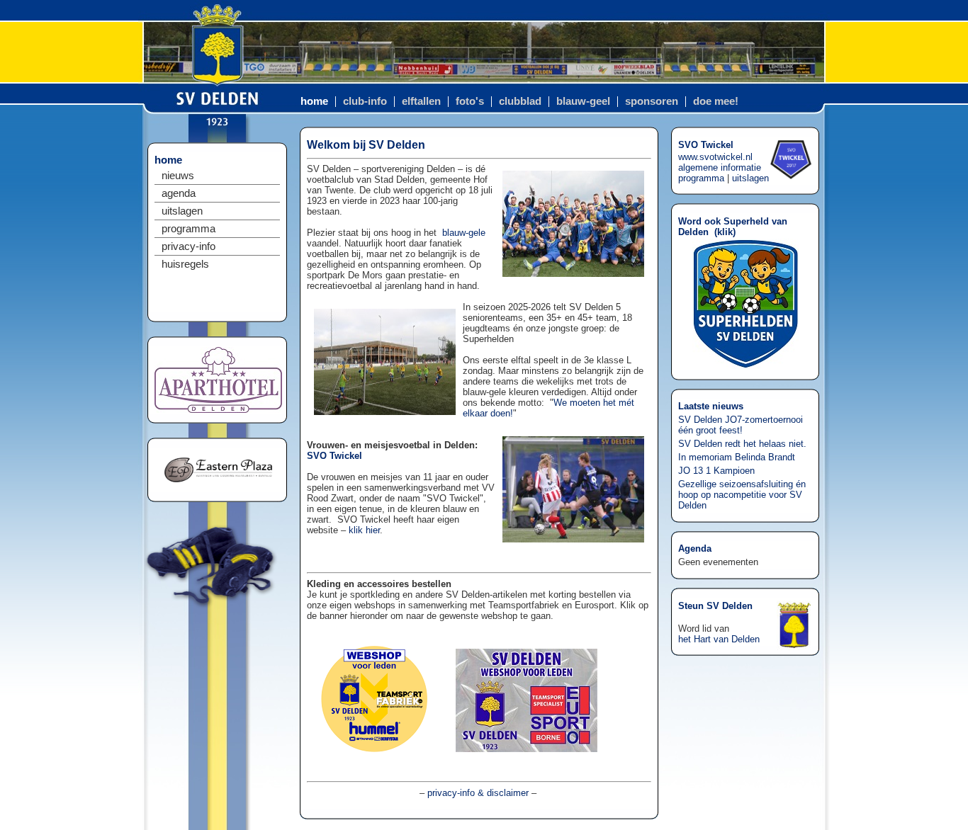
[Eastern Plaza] (218, 488)
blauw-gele (463, 232)
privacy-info (188, 246)
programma (188, 228)
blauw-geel (583, 101)
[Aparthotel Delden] (218, 409)
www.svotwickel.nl (715, 157)
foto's (470, 101)
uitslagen (182, 211)
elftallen (421, 101)
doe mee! (715, 101)
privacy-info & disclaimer (478, 793)
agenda (179, 193)
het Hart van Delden (719, 639)
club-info (365, 101)
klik (725, 232)
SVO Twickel (334, 455)
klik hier (364, 530)
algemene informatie (719, 167)
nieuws (178, 175)
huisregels (185, 264)
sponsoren (651, 101)
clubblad (520, 101)
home (314, 101)
